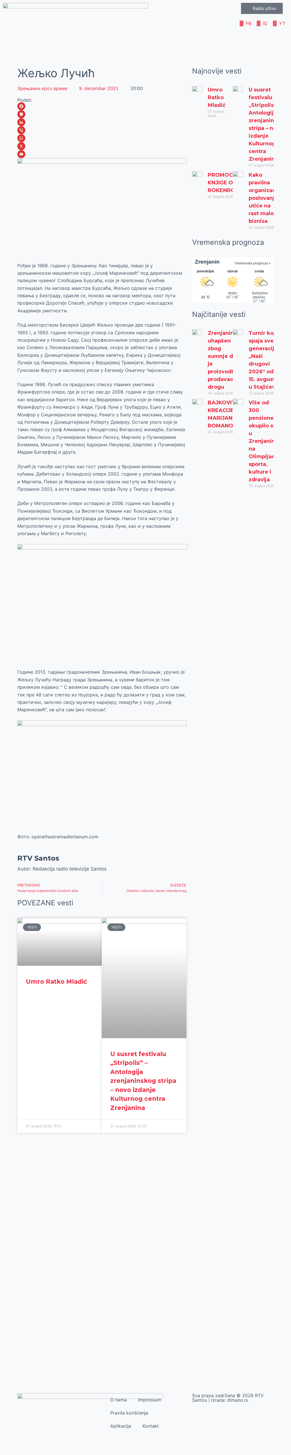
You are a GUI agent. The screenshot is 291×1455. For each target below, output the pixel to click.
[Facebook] (101, 106)
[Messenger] (101, 114)
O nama (118, 1400)
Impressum (149, 1400)
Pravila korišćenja (129, 1413)
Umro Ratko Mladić (56, 981)
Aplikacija (120, 1426)
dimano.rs (237, 1400)
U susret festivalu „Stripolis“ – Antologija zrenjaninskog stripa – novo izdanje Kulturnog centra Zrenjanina (143, 1080)
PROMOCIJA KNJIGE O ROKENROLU (225, 182)
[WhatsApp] (101, 138)
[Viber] (101, 130)
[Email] (101, 154)
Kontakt (150, 1426)
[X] (101, 146)
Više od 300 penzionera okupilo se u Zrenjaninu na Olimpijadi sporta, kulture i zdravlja (264, 441)
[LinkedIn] (101, 122)
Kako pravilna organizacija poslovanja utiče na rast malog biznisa (265, 198)
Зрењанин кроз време (42, 88)
